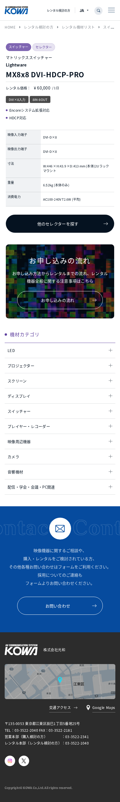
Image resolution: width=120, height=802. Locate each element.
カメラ (13, 456)
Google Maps (103, 707)
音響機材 (15, 471)
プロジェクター (21, 365)
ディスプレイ (19, 396)
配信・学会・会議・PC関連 (31, 487)
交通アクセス (60, 707)
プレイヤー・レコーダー (29, 426)
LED (11, 350)
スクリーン (17, 381)
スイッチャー (19, 411)
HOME (10, 26)
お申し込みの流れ (57, 300)
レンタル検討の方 (58, 10)
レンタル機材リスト (78, 26)
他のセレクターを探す (58, 224)
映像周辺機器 (19, 441)
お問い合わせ (57, 606)
